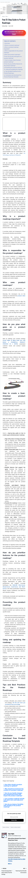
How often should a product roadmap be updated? (13, 785)
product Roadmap (6, 827)
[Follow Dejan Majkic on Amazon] (11, 863)
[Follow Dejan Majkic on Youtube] (8, 863)
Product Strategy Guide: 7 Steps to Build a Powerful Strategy (7, 871)
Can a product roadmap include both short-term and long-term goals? (14, 800)
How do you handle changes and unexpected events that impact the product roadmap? (13, 794)
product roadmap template (15, 827)
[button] (14, 785)
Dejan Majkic (5, 25)
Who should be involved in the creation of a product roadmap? (14, 789)
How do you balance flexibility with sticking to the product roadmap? (13, 805)
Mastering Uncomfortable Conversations (21, 870)
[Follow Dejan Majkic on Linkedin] (10, 863)
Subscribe (14, 820)
